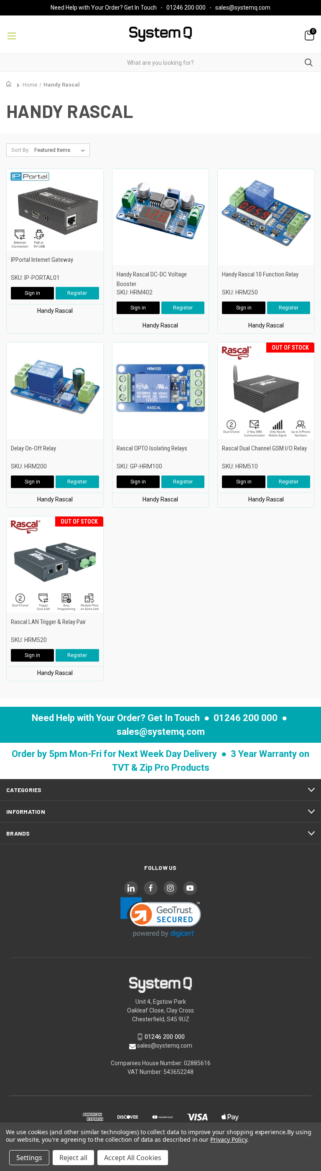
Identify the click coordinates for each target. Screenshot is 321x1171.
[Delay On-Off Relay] (55, 391)
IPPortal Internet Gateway (42, 259)
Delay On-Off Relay (33, 448)
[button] (161, 917)
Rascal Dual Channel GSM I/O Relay (264, 448)
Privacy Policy (228, 1139)
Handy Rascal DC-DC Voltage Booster (152, 279)
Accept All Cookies (132, 1157)
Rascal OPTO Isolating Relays (152, 448)
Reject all (73, 1157)
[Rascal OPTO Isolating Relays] (160, 391)
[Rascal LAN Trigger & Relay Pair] (55, 564)
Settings (29, 1157)
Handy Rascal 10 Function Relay (260, 274)
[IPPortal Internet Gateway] (55, 210)
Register (77, 293)
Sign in (32, 293)
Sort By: (20, 150)
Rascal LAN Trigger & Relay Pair (48, 622)
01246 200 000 (186, 7)
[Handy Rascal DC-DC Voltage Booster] (160, 217)
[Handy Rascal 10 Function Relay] (266, 217)
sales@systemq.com (242, 7)
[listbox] (61, 150)
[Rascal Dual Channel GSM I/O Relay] (266, 391)
